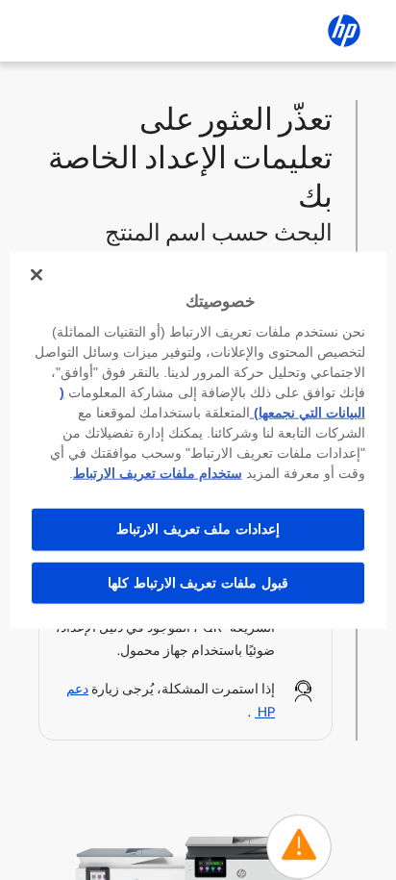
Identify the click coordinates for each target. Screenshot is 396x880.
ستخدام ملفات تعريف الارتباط (157, 473)
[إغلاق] (36, 274)
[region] (197, 440)
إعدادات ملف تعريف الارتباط (198, 529)
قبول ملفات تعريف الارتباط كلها (198, 582)
